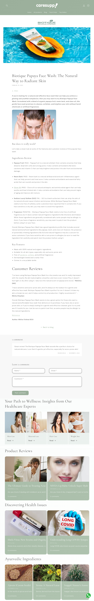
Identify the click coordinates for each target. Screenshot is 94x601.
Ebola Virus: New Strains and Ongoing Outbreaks (26, 539)
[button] (7, 5)
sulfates (31, 255)
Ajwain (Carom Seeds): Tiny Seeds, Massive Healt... (19, 585)
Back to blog (48, 327)
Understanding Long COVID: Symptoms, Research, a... (68, 539)
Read (9, 441)
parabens (23, 255)
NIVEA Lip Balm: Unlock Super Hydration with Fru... (68, 485)
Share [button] (16, 91)
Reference (16, 315)
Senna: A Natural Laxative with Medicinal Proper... (47, 585)
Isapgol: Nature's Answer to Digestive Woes (75, 585)
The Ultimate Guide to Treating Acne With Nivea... (26, 485)
